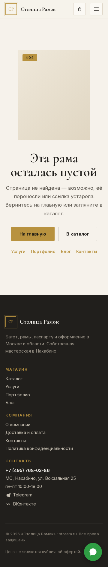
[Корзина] (79, 9)
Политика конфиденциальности (39, 448)
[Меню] (96, 9)
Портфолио (43, 251)
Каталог (13, 379)
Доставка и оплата (25, 432)
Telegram (22, 494)
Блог (66, 251)
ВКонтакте (24, 503)
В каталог (77, 234)
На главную (33, 234)
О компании (17, 425)
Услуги (18, 251)
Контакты (86, 251)
